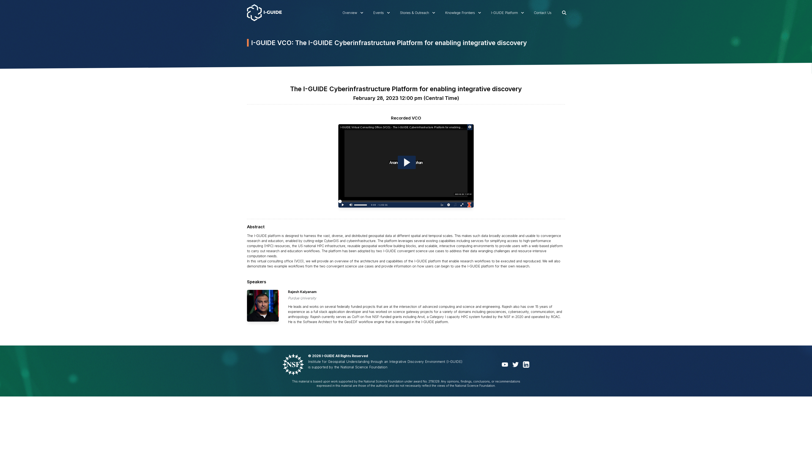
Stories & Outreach (414, 13)
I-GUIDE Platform (504, 13)
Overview (350, 13)
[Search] (564, 12)
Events (378, 13)
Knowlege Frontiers (460, 13)
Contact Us (542, 13)
